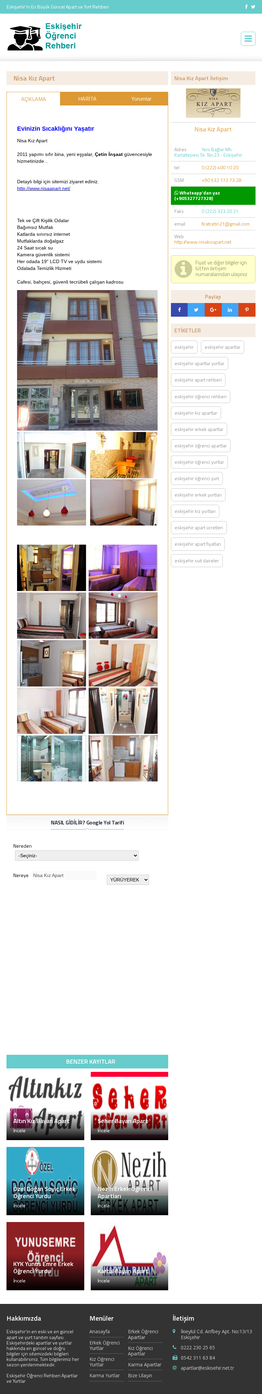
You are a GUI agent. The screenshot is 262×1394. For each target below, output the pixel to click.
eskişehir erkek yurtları (198, 494)
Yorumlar (141, 99)
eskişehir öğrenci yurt (197, 478)
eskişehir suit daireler (197, 560)
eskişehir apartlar (223, 346)
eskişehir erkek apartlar (199, 429)
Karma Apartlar (144, 1364)
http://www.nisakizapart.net (202, 241)
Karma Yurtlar (104, 1375)
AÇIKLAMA (33, 99)
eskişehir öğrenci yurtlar (199, 461)
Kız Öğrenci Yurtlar (101, 1362)
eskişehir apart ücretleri (199, 527)
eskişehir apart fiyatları (198, 543)
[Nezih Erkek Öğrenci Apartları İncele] (130, 1213)
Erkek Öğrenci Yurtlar (104, 1345)
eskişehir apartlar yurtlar (199, 363)
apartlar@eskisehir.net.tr (207, 1368)
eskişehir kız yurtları (195, 511)
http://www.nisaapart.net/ (43, 188)
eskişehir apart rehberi (198, 379)
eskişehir (184, 346)
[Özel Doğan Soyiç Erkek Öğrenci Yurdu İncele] (45, 1213)
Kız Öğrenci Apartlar (140, 1351)
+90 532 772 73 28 (221, 180)
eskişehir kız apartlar (196, 412)
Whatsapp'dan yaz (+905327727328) (197, 195)
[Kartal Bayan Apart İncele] (130, 1288)
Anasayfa (99, 1332)
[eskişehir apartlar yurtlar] (48, 50)
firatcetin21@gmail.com (226, 223)
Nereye (21, 875)
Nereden (22, 846)
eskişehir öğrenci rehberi (201, 396)
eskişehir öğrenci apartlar (201, 445)
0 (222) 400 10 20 (220, 167)
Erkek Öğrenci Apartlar (143, 1334)
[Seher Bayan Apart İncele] (130, 1138)
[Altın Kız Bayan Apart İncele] (45, 1138)
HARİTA (87, 99)
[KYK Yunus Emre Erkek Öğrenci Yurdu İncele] (45, 1288)
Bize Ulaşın (140, 1375)
